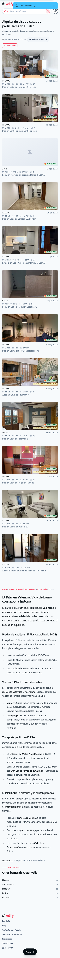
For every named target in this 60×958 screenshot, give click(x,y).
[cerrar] (54, 5)
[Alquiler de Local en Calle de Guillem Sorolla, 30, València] (30, 284)
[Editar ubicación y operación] (48, 11)
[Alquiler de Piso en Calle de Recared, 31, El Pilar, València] (30, 64)
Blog (4, 925)
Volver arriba (7, 860)
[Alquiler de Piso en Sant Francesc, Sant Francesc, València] (30, 108)
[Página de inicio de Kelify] (8, 4)
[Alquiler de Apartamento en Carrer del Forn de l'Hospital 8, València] (30, 548)
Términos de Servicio (12, 934)
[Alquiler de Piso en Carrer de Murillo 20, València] (30, 504)
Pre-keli (6, 921)
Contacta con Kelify (11, 930)
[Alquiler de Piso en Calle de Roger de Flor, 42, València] (30, 460)
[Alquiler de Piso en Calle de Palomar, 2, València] (30, 416)
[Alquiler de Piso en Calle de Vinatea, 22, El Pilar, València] (30, 196)
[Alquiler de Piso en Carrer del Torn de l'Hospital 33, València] (30, 328)
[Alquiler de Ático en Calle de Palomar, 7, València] (30, 372)
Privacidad (7, 939)
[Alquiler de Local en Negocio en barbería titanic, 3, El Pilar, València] (30, 152)
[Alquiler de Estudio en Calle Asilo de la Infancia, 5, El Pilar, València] (30, 240)
